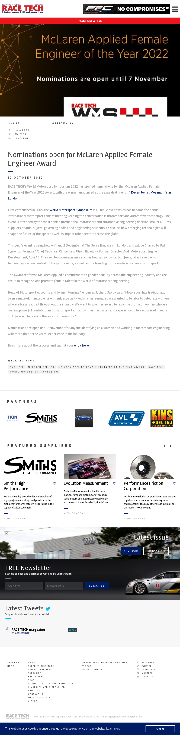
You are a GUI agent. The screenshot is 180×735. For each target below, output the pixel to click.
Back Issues (36, 676)
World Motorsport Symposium (71, 210)
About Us (13, 662)
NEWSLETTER (90, 20)
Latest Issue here (40, 669)
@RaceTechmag (21, 633)
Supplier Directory (41, 666)
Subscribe (156, 551)
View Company (14, 518)
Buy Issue (131, 551)
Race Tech (156, 367)
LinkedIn (21, 138)
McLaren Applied (41, 367)
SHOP (31, 680)
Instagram (148, 669)
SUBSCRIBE (96, 585)
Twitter (20, 134)
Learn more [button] (113, 728)
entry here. (81, 345)
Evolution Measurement (86, 483)
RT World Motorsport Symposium (51, 683)
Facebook (21, 130)
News (10, 666)
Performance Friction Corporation (143, 486)
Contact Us (35, 694)
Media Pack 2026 (39, 697)
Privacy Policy (92, 669)
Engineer (17, 367)
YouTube (147, 673)
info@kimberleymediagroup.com (125, 716)
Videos (32, 701)
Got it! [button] (160, 728)
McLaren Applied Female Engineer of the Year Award (102, 367)
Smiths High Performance (16, 486)
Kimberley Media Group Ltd (46, 687)
